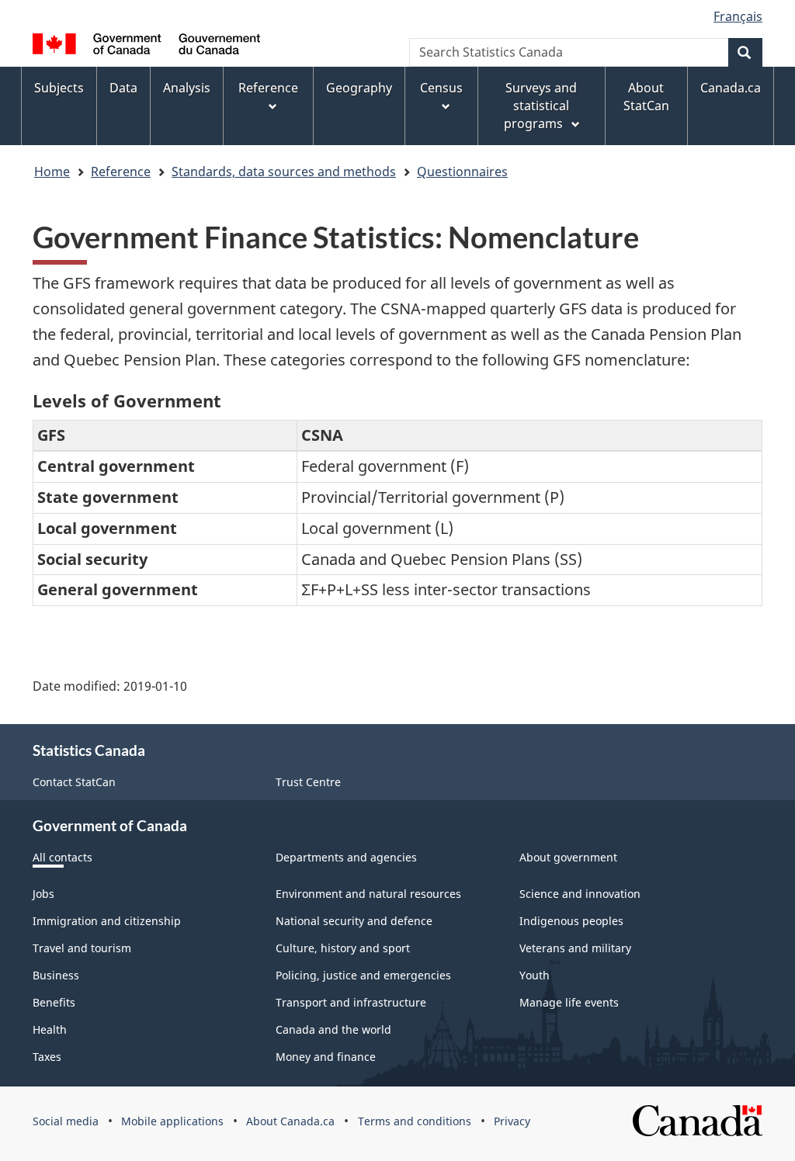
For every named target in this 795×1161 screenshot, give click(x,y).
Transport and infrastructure (351, 1002)
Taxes (47, 1056)
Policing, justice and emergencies (363, 975)
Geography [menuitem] (359, 87)
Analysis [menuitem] (186, 87)
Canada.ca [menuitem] (730, 87)
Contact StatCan (74, 782)
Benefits (54, 1002)
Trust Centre (308, 782)
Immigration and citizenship (107, 920)
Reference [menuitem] (268, 87)
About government (568, 857)
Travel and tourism (82, 948)
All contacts (62, 857)
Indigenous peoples (571, 920)
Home (52, 171)
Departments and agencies (346, 857)
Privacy (512, 1121)
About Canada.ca (290, 1121)
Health (50, 1029)
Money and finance (326, 1056)
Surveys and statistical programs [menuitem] (540, 105)
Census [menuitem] (441, 87)
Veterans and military (575, 948)
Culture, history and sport (343, 948)
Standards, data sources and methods (284, 171)
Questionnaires (462, 171)
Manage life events (569, 1002)
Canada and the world (333, 1029)
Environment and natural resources (368, 893)
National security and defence (354, 920)
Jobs (43, 893)
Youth (534, 975)
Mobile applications (172, 1121)
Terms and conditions (414, 1121)
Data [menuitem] (123, 87)
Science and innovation (580, 893)
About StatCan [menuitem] (646, 96)
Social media (66, 1121)
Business (56, 975)
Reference (121, 171)
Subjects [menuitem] (59, 87)
